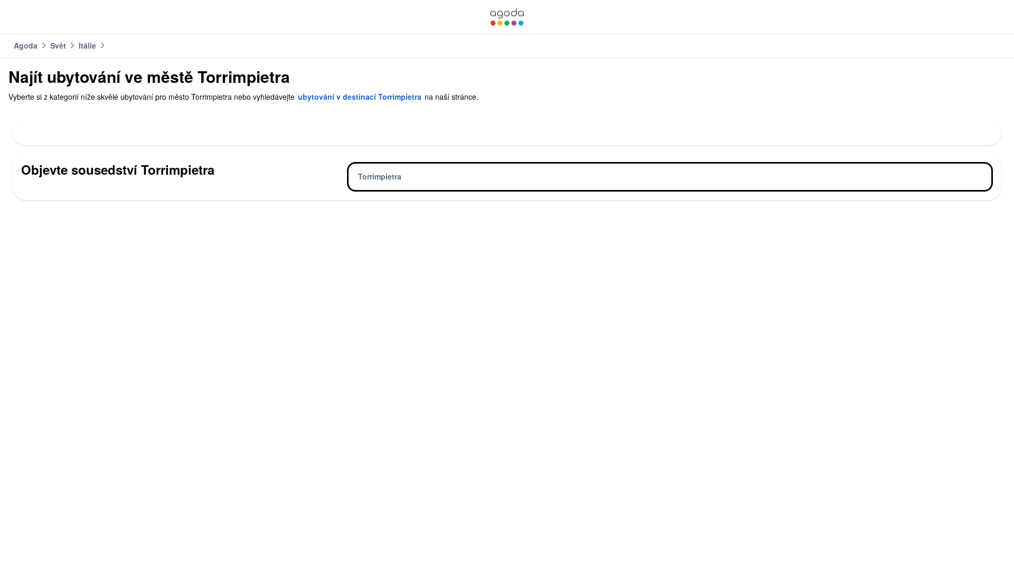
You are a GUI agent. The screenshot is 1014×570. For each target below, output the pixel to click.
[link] (507, 17)
